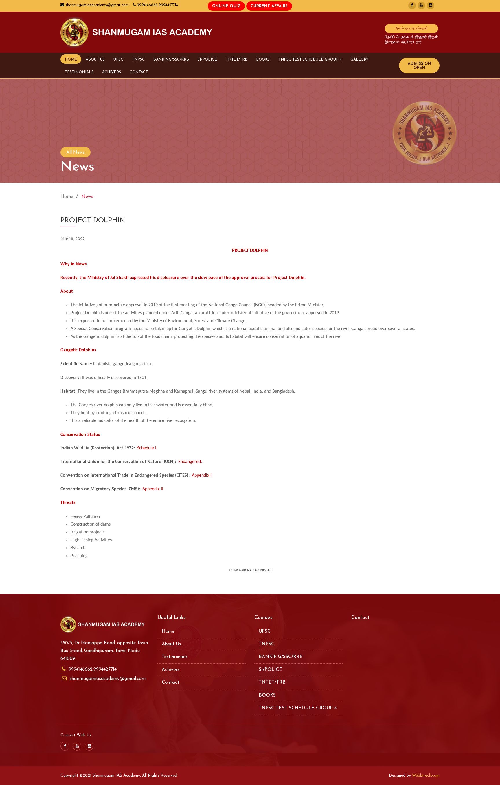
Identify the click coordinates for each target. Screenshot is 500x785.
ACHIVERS (111, 72)
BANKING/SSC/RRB (171, 59)
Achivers (170, 669)
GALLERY (359, 59)
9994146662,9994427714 (93, 669)
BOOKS (263, 59)
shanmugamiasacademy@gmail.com (107, 678)
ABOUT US (95, 59)
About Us (171, 644)
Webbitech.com (426, 775)
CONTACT (139, 72)
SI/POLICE (207, 59)
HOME (71, 59)
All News (75, 152)
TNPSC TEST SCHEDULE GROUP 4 (310, 59)
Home (66, 196)
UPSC (118, 59)
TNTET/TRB (236, 59)
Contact (170, 682)
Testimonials (175, 657)
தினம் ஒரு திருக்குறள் (412, 28)
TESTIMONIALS (79, 72)
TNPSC (138, 59)
